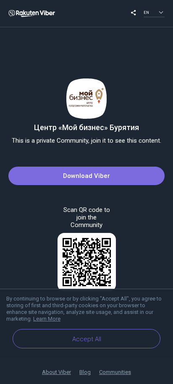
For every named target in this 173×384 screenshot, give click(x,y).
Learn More (46, 319)
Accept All (86, 339)
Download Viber (86, 176)
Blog (85, 372)
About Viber (56, 372)
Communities (115, 372)
